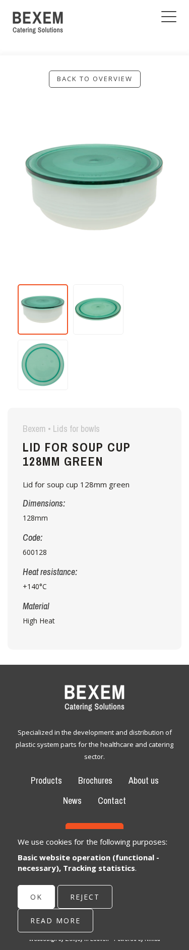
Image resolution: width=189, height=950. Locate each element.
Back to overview (95, 78)
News (72, 800)
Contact (112, 800)
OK (36, 897)
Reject (85, 897)
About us (144, 780)
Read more (55, 920)
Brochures (95, 780)
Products (46, 780)
